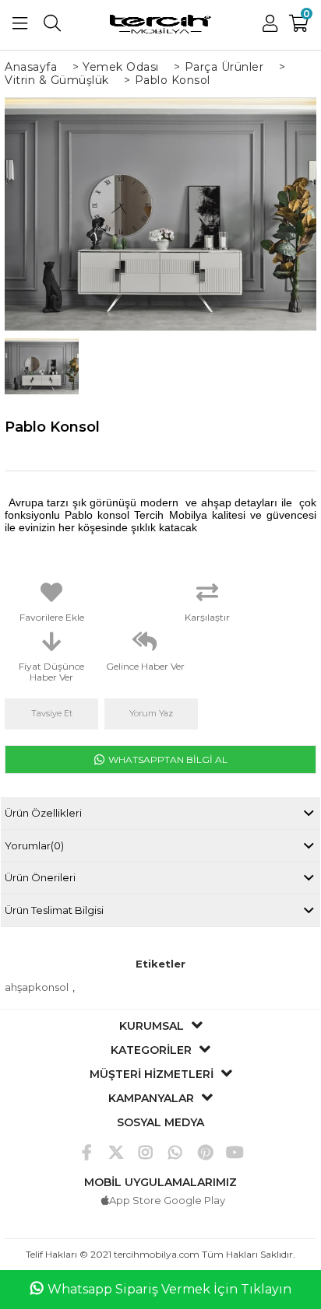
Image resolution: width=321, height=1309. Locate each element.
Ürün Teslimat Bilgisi (54, 910)
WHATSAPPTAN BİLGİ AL (167, 759)
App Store (135, 1200)
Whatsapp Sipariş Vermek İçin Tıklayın (169, 1289)
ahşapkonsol (37, 987)
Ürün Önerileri (40, 877)
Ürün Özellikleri (43, 813)
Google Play (194, 1200)
